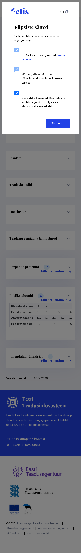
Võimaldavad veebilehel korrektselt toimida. (44, 79)
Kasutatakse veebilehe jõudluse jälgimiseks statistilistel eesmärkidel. (43, 102)
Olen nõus (58, 123)
